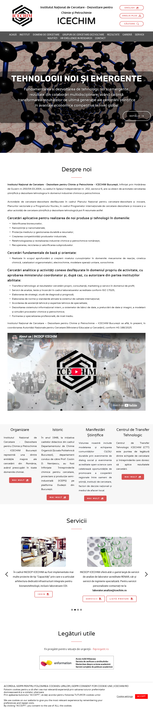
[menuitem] (12, 35)
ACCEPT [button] (141, 696)
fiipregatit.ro (101, 649)
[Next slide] (140, 97)
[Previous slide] (12, 97)
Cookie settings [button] (125, 696)
